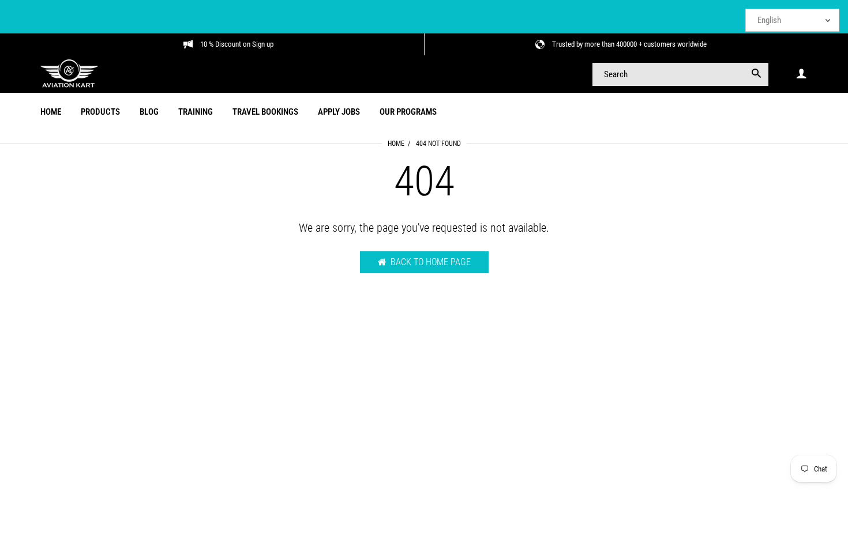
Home (396, 143)
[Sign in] (801, 74)
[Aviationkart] (69, 73)
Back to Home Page (431, 261)
